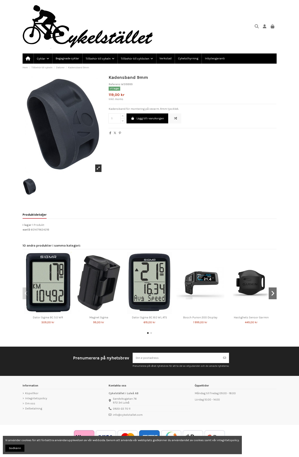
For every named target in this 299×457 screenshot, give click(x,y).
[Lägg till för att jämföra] (175, 118)
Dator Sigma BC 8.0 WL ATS (149, 317)
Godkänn (15, 448)
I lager (27, 225)
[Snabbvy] (51, 312)
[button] (148, 333)
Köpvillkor (31, 393)
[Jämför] (45, 312)
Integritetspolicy (36, 398)
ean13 (26, 229)
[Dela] (110, 133)
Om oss (30, 403)
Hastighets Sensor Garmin (251, 317)
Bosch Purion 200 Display (200, 317)
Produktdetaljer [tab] (35, 215)
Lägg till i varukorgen (150, 118)
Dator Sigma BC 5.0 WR (48, 317)
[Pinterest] (120, 133)
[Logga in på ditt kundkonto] (264, 26)
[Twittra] (114, 133)
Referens (114, 84)
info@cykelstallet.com (128, 415)
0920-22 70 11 (121, 408)
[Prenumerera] (224, 358)
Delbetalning (33, 408)
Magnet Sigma (98, 317)
